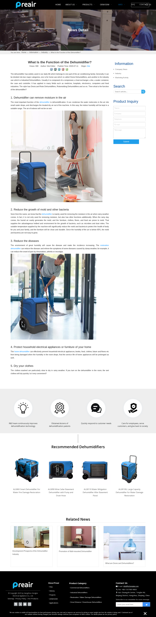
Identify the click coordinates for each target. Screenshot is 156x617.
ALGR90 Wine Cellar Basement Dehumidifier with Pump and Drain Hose (61, 492)
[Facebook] (16, 604)
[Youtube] (25, 604)
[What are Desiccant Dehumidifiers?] (124, 543)
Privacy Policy (20, 598)
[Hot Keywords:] (147, 5)
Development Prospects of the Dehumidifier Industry (30, 552)
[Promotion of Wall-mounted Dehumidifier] (78, 537)
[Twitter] (20, 604)
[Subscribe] (146, 604)
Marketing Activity (121, 78)
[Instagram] (29, 604)
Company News (121, 69)
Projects (52, 595)
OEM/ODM (53, 599)
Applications (53, 603)
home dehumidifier (22, 352)
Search (143, 92)
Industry (118, 73)
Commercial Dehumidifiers (79, 588)
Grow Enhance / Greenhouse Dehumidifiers (86, 602)
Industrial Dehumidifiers (78, 592)
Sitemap (11, 598)
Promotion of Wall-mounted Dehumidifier (75, 551)
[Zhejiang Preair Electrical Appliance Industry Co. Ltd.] (23, 585)
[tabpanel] (26, 477)
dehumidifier (45, 102)
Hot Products (33, 598)
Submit (126, 142)
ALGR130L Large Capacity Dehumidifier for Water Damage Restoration (129, 492)
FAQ (51, 587)
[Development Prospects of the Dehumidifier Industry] (31, 537)
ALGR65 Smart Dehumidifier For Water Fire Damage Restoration (26, 491)
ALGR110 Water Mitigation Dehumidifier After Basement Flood (95, 492)
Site (88, 66)
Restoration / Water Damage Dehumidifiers (85, 597)
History (52, 591)
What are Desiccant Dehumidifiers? (119, 563)
